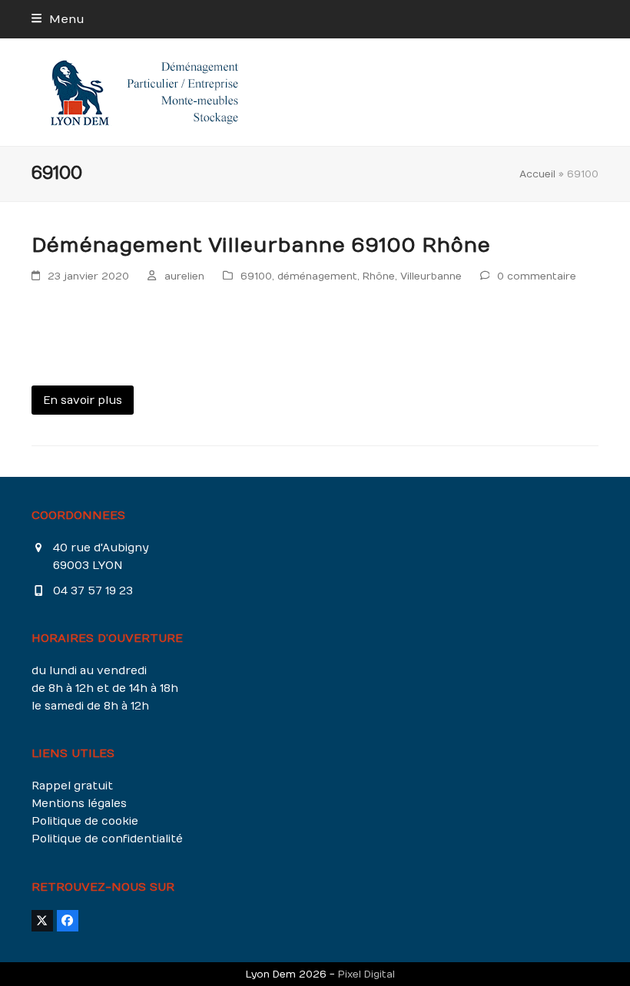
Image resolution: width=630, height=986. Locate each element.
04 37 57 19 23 (93, 590)
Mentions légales (79, 803)
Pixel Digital (366, 974)
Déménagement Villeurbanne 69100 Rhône (261, 245)
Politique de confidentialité (107, 838)
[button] (58, 19)
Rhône (379, 276)
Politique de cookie (85, 821)
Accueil (537, 174)
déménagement (317, 276)
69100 (256, 276)
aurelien (184, 276)
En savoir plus (82, 400)
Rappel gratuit (72, 785)
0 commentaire (536, 276)
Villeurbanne (431, 276)
